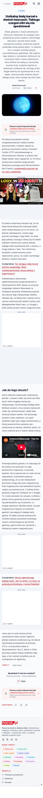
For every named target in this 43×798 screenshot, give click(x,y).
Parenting (19, 757)
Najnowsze (9, 749)
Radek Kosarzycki (19, 85)
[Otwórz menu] (39, 3)
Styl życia (30, 761)
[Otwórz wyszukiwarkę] (34, 4)
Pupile (7, 765)
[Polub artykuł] (36, 88)
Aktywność (22, 749)
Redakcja (9, 778)
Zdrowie (8, 757)
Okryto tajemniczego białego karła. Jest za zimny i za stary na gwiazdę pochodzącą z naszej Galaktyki (21, 580)
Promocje (18, 761)
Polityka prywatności (14, 775)
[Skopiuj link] (26, 705)
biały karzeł (17, 665)
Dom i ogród (9, 753)
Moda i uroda (24, 753)
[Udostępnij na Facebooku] (16, 705)
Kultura (7, 761)
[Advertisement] (21, 329)
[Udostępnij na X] (21, 705)
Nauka (16, 765)
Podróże (31, 757)
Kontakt (8, 782)
